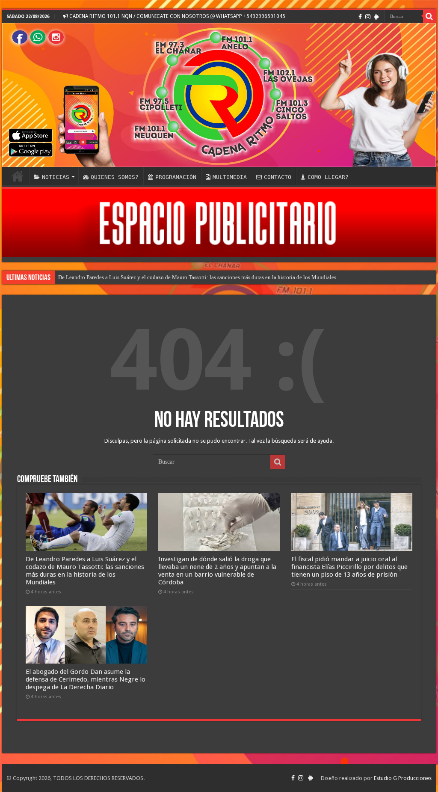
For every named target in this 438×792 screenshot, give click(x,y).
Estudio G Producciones (403, 778)
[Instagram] (367, 17)
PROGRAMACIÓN (175, 177)
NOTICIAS (55, 177)
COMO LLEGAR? (328, 177)
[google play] (376, 17)
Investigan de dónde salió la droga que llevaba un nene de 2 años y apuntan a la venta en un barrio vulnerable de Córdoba (217, 570)
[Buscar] (429, 16)
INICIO (17, 176)
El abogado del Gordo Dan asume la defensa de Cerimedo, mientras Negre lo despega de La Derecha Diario (85, 679)
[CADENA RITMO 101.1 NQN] (219, 95)
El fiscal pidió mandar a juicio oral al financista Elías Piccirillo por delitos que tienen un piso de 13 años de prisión (349, 566)
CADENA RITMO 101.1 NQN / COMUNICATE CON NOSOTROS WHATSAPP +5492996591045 (176, 16)
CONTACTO (277, 177)
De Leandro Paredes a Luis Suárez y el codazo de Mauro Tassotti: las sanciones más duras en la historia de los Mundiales (197, 277)
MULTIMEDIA (230, 177)
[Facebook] (360, 17)
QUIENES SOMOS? (115, 177)
